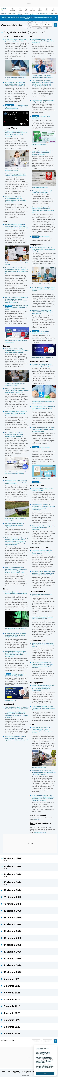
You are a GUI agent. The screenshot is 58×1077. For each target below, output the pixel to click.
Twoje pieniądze (32, 13)
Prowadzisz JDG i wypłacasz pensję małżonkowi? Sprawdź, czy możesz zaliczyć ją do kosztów (15, 635)
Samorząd (34, 148)
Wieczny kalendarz (44, 236)
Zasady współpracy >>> (40, 832)
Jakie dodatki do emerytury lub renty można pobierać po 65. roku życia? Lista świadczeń (43, 708)
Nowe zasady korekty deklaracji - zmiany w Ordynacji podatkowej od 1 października (43, 527)
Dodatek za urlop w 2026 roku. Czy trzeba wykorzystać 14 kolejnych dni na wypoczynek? (43, 40)
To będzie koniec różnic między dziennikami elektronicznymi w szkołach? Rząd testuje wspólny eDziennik (16, 350)
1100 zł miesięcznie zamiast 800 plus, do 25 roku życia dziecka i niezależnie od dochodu (43, 289)
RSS (15, 1073)
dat (40, 482)
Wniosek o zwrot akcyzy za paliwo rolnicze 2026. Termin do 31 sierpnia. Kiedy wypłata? (42, 311)
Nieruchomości (43, 13)
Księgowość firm (10, 128)
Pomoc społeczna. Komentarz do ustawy (41, 478)
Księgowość (3, 13)
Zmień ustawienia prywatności (30, 1071)
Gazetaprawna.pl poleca (39, 547)
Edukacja (51, 13)
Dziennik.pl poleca (37, 591)
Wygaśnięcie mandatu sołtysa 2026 (40, 187)
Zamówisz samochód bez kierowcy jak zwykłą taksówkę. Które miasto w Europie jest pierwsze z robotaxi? (44, 772)
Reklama (28, 1073)
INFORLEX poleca (37, 485)
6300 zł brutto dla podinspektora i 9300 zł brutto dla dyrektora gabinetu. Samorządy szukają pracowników (44, 429)
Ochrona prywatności (13, 1071)
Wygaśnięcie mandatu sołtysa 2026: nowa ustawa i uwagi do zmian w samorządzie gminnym (42, 152)
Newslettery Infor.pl (38, 815)
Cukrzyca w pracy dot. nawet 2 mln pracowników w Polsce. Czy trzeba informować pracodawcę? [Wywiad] (15, 84)
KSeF (56, 13)
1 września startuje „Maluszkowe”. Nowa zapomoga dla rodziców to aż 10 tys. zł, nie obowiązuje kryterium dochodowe (43, 573)
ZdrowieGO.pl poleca (38, 640)
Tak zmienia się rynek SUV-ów (39, 767)
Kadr (32, 36)
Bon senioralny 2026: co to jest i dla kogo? (41, 283)
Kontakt (21, 1073)
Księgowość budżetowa (39, 361)
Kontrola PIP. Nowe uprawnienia (39, 144)
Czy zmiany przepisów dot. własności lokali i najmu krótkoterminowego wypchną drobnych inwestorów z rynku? (16, 738)
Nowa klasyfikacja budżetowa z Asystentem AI (42, 357)
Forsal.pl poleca (36, 682)
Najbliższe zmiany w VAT (10, 700)
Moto (38, 13)
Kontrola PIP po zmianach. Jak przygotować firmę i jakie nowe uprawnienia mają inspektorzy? (14, 434)
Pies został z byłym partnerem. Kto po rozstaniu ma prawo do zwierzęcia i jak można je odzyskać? (16, 482)
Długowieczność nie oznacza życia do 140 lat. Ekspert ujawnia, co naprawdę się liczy (43, 644)
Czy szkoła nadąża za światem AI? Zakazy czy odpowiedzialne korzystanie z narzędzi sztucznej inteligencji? (17, 390)
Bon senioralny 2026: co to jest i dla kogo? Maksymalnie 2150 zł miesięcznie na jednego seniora (43, 249)
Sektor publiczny (20, 13)
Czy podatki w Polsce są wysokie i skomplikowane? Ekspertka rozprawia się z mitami (16, 107)
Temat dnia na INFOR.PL (13, 36)
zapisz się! (36, 819)
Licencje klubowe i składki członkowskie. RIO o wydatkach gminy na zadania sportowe (43, 408)
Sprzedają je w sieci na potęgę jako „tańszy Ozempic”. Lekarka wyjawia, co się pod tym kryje (43, 552)
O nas (3, 1071)
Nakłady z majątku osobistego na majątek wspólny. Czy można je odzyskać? (14, 525)
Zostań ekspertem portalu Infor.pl (40, 824)
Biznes (13, 13)
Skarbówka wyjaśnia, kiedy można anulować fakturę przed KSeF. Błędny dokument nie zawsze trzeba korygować (16, 226)
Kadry (9, 13)
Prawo (26, 13)
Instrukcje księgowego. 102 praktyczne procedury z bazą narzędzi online (16, 307)
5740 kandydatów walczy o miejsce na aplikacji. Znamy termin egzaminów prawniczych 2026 (16, 413)
